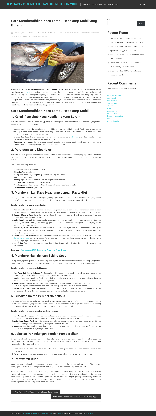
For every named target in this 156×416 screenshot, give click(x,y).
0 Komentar (43, 33)
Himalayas (60, 413)
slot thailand (112, 101)
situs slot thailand (114, 96)
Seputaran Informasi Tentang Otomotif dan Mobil (42, 4)
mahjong (110, 108)
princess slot (112, 111)
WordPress (89, 413)
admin (32, 33)
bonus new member (115, 116)
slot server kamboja (21, 238)
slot (108, 119)
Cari (108, 20)
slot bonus (111, 106)
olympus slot (112, 114)
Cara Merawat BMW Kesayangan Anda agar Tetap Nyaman (43, 250)
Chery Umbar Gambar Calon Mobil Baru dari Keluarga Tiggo (76, 397)
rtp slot (27, 92)
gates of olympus (114, 98)
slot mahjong (112, 103)
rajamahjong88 (113, 121)
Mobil (54, 33)
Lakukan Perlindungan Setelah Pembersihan (36, 36)
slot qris (74, 137)
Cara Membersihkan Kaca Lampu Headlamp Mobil (75, 33)
